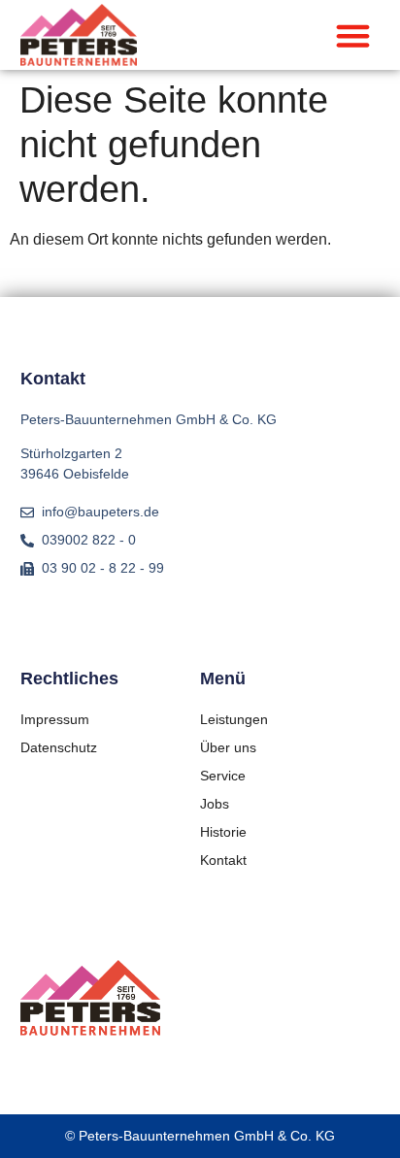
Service (223, 775)
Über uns (228, 747)
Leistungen (234, 719)
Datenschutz (58, 747)
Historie (223, 832)
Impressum (54, 719)
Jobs (214, 803)
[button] (353, 35)
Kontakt (223, 860)
